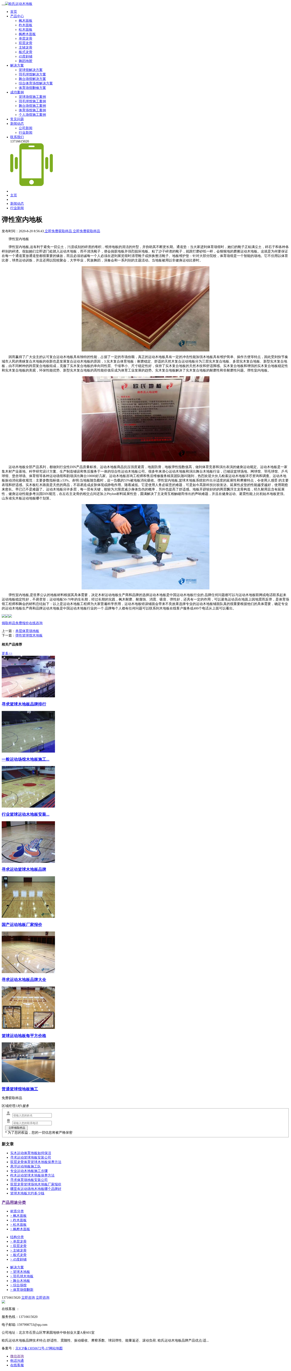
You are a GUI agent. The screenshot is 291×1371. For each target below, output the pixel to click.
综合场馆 (18, 1285)
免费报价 (22, 623)
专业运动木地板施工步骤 (29, 1171)
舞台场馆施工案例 (32, 105)
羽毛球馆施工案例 (32, 101)
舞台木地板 (20, 1281)
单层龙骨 (25, 38)
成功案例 (17, 92)
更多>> (7, 653)
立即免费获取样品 (58, 231)
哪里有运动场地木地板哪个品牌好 (35, 1189)
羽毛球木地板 (21, 1276)
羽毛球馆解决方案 (32, 74)
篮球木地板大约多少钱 (27, 1193)
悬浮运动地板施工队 (25, 1166)
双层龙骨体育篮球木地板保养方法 (35, 1162)
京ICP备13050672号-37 (32, 1348)
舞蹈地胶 (25, 61)
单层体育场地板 (27, 631)
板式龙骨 (25, 52)
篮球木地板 (20, 1272)
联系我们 (17, 137)
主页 (13, 195)
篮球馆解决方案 (31, 70)
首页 (13, 11)
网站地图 (56, 1348)
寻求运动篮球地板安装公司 (30, 1157)
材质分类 (17, 1211)
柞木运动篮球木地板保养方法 (32, 1175)
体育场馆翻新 (21, 1289)
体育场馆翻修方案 (32, 88)
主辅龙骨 (25, 47)
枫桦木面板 (27, 34)
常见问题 (17, 119)
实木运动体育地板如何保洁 (30, 1153)
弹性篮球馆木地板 (29, 635)
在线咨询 (36, 623)
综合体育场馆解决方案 (36, 83)
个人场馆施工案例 (32, 114)
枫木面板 (25, 20)
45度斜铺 (25, 56)
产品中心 (17, 16)
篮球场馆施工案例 (32, 97)
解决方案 (17, 65)
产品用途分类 (14, 1202)
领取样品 (8, 623)
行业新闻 (25, 132)
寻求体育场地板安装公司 (29, 1180)
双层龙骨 (25, 43)
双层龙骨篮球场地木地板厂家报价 (35, 1184)
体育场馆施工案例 (32, 110)
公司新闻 (25, 128)
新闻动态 (17, 123)
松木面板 (25, 29)
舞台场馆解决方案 (32, 79)
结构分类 (17, 1237)
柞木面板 (25, 25)
